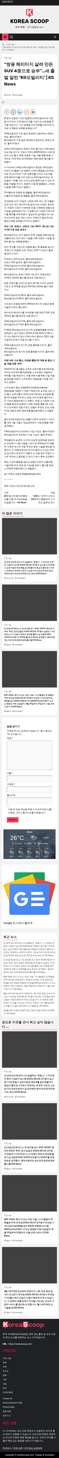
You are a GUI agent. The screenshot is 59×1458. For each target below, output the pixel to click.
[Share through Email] (33, 112)
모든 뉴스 (7, 1415)
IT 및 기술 (7, 58)
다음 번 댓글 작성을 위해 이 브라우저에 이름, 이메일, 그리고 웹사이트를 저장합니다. (30, 811)
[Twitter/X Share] (13, 112)
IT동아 (13, 486)
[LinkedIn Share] (20, 112)
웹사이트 (11, 795)
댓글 (10, 738)
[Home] (5, 37)
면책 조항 (7, 1411)
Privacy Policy (9, 1407)
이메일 (11, 784)
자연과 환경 (8, 1392)
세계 (5, 1388)
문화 (5, 1375)
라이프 (6, 1371)
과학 (5, 1367)
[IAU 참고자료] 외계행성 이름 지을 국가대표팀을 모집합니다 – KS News (15, 497)
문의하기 (7, 1448)
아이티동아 (18, 95)
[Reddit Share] (26, 112)
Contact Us (7, 1398)
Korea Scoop (29, 21)
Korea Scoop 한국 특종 (12, 1403)
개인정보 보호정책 (33, 1448)
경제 (5, 1362)
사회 (5, 1379)
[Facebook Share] (6, 112)
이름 (10, 773)
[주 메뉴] (12, 37)
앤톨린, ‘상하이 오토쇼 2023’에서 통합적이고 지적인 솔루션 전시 (43, 497)
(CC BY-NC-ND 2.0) (25, 486)
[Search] (55, 37)
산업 (5, 1384)
